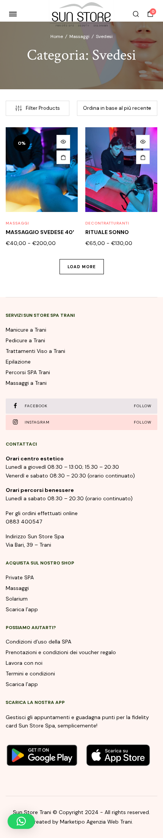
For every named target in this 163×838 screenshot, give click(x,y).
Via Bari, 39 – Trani (28, 544)
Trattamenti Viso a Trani (35, 351)
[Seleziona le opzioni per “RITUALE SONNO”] (143, 157)
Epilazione (18, 361)
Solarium (17, 598)
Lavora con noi (24, 662)
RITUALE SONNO (107, 232)
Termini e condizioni (30, 673)
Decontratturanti (107, 223)
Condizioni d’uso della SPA (38, 641)
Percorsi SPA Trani (28, 372)
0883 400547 (24, 521)
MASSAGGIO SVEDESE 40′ (40, 232)
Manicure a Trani (26, 329)
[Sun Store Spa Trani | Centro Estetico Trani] (81, 14)
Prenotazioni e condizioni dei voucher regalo (61, 652)
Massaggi (79, 36)
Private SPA (20, 577)
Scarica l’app (22, 609)
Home (56, 36)
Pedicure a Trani (25, 340)
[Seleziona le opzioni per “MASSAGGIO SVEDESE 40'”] (63, 157)
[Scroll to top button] (150, 807)
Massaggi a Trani (26, 382)
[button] (21, 821)
